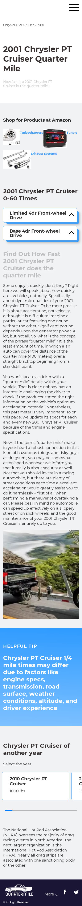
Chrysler (9, 25)
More (49, 894)
